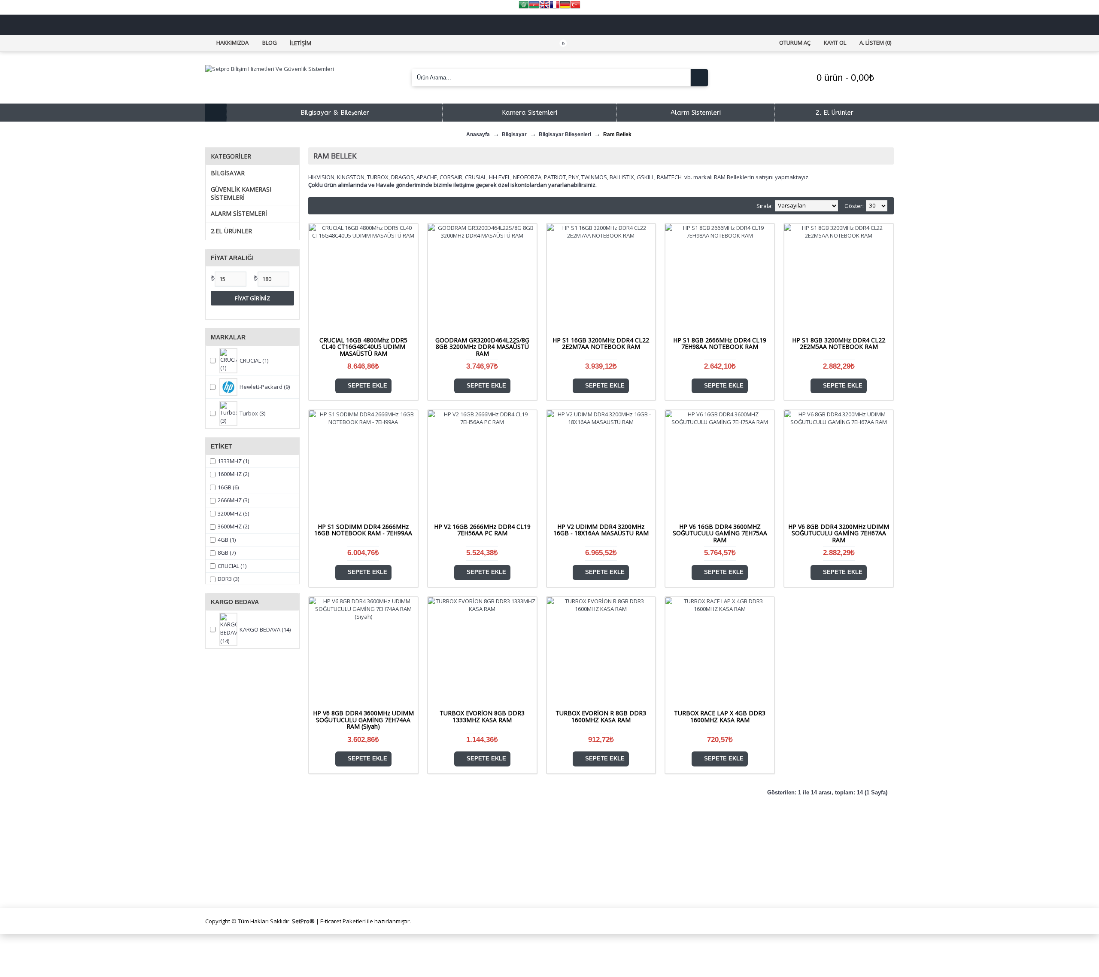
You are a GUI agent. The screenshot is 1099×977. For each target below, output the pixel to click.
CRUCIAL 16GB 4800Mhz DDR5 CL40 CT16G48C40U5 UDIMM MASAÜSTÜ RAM (363, 346)
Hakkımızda (228, 845)
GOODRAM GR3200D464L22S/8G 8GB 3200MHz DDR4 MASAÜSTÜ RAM (482, 346)
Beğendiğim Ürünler (584, 865)
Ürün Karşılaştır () (582, 875)
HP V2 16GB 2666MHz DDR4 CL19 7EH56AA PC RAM (482, 529)
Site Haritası (401, 875)
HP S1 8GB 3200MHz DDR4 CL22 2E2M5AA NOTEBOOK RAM (838, 343)
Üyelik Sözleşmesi (409, 845)
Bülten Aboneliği (407, 885)
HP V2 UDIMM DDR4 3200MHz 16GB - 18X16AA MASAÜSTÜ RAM (601, 529)
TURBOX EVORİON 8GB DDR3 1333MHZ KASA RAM (482, 716)
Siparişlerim (573, 855)
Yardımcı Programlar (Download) (602, 885)
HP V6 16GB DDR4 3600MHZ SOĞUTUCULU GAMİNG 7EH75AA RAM (720, 533)
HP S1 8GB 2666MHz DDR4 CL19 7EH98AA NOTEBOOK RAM (719, 343)
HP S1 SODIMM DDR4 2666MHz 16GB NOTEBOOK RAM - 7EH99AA (363, 529)
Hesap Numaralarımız (243, 875)
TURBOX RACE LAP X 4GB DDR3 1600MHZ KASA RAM (719, 716)
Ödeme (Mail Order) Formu (250, 885)
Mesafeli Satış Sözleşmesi (420, 855)
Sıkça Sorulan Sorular (242, 865)
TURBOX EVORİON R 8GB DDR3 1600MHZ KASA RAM (601, 716)
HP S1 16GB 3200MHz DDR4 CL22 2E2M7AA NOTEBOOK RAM (601, 343)
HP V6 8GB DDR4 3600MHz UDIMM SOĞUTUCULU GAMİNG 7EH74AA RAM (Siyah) (363, 719)
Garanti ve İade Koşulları (418, 865)
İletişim (567, 845)
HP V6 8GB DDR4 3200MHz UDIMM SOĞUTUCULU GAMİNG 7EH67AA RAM (838, 533)
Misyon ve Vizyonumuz (244, 855)
